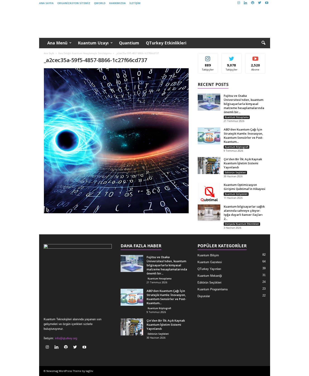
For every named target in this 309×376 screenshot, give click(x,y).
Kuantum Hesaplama (237, 117)
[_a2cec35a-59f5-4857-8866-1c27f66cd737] (116, 140)
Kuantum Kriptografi (236, 146)
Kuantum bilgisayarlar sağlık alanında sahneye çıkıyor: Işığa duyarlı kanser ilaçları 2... (244, 212)
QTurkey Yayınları (209, 269)
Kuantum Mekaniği (209, 275)
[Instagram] (238, 3)
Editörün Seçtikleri (235, 172)
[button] (263, 43)
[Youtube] (266, 3)
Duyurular (203, 296)
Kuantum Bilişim (208, 255)
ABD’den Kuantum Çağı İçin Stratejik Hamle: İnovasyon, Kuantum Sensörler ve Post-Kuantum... (243, 135)
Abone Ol (255, 56)
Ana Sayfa (46, 3)
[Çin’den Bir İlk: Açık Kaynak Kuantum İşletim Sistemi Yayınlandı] (209, 165)
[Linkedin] (245, 3)
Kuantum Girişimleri (236, 194)
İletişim (134, 3)
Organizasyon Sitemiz (73, 3)
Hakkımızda (117, 3)
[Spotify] (252, 3)
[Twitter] (259, 3)
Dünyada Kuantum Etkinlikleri (242, 224)
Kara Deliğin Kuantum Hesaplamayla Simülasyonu (85, 53)
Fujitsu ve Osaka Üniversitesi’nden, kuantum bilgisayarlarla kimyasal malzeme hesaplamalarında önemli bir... (244, 104)
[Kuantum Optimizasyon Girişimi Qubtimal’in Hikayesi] (209, 194)
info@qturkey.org (66, 338)
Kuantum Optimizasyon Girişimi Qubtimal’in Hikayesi (244, 187)
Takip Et (208, 56)
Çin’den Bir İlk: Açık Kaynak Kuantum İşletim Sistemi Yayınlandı (243, 163)
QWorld (99, 3)
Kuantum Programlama (212, 289)
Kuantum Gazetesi (209, 262)
